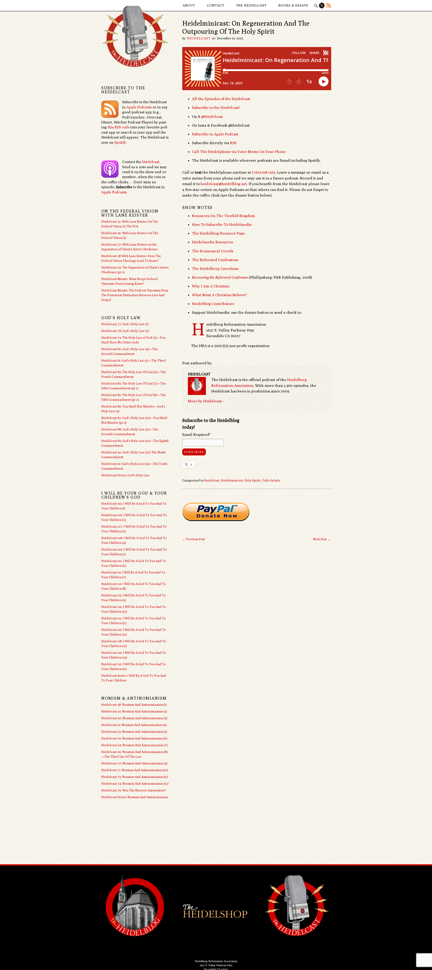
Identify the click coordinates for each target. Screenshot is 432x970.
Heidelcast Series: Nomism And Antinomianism (134, 797)
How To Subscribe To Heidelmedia (222, 224)
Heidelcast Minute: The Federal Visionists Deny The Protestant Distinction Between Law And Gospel (134, 295)
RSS (233, 143)
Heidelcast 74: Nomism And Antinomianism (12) (135, 783)
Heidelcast (199, 38)
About (189, 5)
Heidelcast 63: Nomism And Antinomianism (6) (134, 738)
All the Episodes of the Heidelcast (221, 98)
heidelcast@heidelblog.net (223, 183)
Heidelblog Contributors (213, 303)
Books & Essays (293, 5)
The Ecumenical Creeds (212, 251)
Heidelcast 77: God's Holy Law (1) (124, 324)
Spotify (120, 142)
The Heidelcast (251, 5)
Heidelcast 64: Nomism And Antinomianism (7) (134, 745)
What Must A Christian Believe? (219, 295)
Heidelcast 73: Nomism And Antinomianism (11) (134, 777)
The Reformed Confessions (215, 260)
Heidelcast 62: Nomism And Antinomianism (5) (134, 731)
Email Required (196, 434)
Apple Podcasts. (114, 192)
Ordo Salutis (271, 480)
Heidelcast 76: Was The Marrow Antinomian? (133, 790)
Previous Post (193, 539)
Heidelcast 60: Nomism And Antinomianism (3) (134, 718)
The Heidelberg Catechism (215, 268)
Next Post (322, 539)
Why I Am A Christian (211, 286)
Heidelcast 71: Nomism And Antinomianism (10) (134, 770)
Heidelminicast (232, 480)
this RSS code (119, 127)
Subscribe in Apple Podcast (215, 134)
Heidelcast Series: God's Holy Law (125, 475)
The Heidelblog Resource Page (218, 233)
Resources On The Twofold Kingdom (223, 215)
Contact (215, 5)
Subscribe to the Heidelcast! (216, 107)
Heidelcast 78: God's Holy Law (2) (125, 331)
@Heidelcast (212, 116)
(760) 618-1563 (263, 172)
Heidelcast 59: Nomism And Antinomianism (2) (134, 711)
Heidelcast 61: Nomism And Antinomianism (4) (134, 725)
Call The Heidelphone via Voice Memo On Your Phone (239, 151)
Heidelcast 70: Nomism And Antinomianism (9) (134, 763)
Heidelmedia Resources (212, 242)
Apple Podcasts (139, 107)
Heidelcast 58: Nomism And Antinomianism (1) (134, 704)
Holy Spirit (252, 480)
